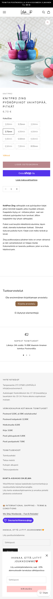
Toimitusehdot (9, 455)
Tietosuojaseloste (10, 469)
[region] (26, 341)
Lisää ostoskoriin (26, 164)
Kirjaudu (26, 589)
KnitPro (7, 94)
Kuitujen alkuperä (10, 465)
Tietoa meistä (9, 460)
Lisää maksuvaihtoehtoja (26, 180)
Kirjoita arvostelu (26, 303)
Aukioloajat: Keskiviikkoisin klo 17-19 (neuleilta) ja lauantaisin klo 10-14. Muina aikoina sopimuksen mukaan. (25, 396)
